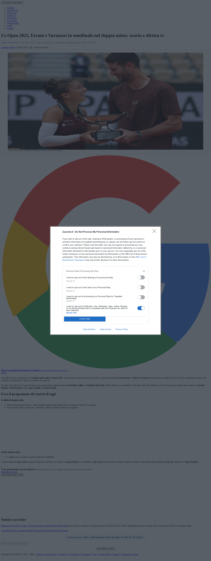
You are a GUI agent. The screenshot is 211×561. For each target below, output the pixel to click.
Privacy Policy (122, 329)
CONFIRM (85, 319)
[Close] (155, 232)
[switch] (141, 277)
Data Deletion (89, 329)
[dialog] (105, 280)
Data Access (105, 329)
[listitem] (105, 271)
